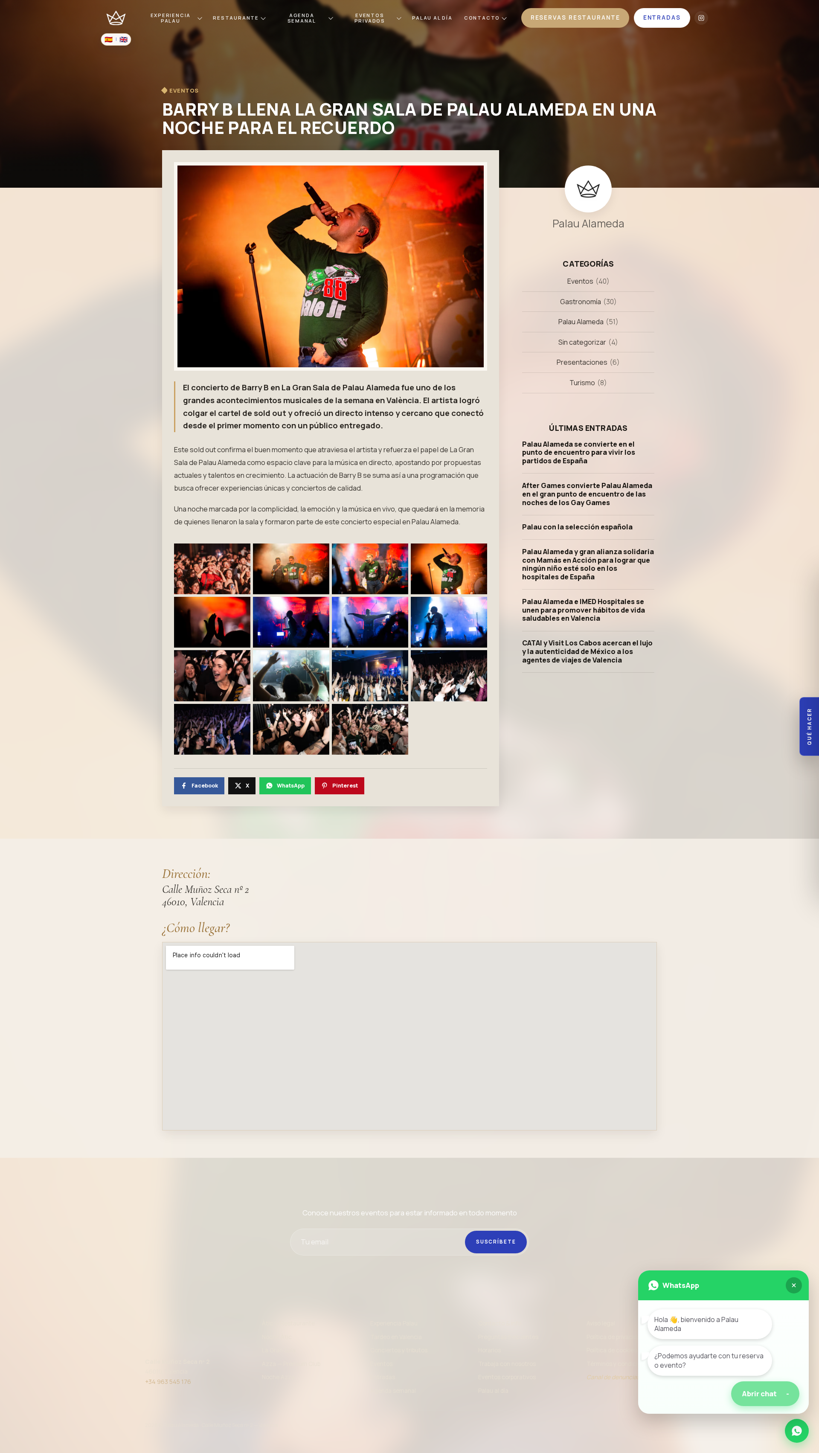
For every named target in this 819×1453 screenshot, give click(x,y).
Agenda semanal (302, 18)
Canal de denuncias (613, 1377)
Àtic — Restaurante (288, 1323)
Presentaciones (582, 362)
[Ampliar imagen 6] (291, 622)
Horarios (489, 1350)
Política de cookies (612, 1350)
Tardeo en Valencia (396, 1337)
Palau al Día (432, 18)
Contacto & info (499, 1323)
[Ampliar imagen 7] (370, 622)
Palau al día (493, 1391)
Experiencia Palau (171, 18)
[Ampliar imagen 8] (449, 622)
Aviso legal (601, 1323)
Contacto (482, 18)
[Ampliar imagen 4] (449, 568)
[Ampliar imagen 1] (212, 568)
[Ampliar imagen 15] (370, 729)
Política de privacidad (615, 1337)
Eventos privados (369, 18)
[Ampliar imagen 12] (449, 675)
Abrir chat (765, 1393)
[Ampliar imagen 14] (291, 729)
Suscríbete (496, 1241)
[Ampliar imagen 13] (212, 729)
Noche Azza (278, 1377)
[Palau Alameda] (116, 18)
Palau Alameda (581, 321)
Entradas (382, 1377)
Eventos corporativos (507, 1377)
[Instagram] (701, 18)
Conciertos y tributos (398, 1350)
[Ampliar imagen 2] (291, 568)
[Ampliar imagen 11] (370, 675)
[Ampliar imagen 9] (212, 675)
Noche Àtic (277, 1337)
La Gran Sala (279, 1350)
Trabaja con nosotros (507, 1364)
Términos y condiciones (619, 1364)
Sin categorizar (582, 342)
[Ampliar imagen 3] (370, 568)
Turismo (582, 382)
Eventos (580, 281)
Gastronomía (580, 301)
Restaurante (236, 18)
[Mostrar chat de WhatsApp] (797, 1431)
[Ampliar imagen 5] (212, 622)
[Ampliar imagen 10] (291, 675)
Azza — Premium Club (291, 1364)
